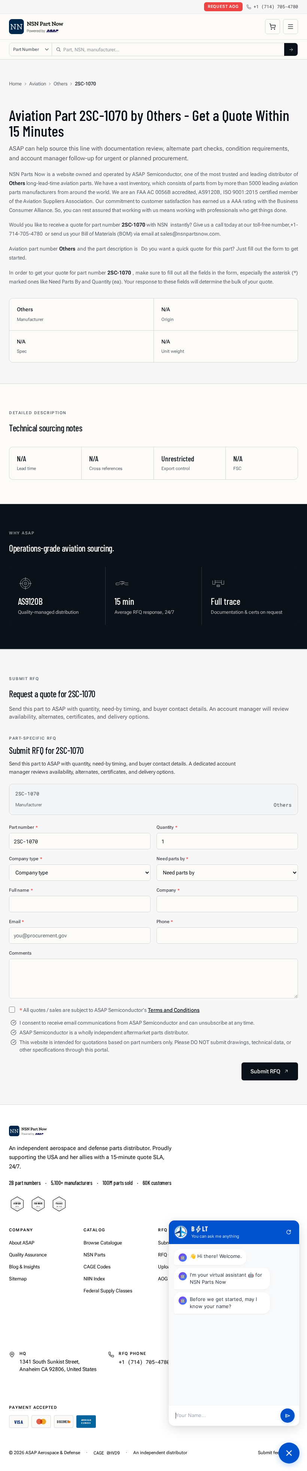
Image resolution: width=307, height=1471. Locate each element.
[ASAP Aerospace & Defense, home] (36, 26)
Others (60, 84)
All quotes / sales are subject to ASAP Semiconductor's (109, 1010)
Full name (21, 890)
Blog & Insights (24, 1267)
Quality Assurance (28, 1255)
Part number (23, 827)
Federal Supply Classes (107, 1290)
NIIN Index (94, 1279)
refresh (288, 1232)
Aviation (37, 84)
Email (16, 921)
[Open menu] (290, 26)
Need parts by (172, 858)
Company (168, 890)
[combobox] (168, 49)
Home (15, 84)
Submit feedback (274, 1452)
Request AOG (223, 6)
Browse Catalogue (102, 1243)
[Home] (28, 1131)
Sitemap (18, 1279)
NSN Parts (94, 1255)
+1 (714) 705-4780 (275, 6)
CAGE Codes (96, 1267)
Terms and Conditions (174, 1010)
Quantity (166, 827)
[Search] (291, 49)
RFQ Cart (167, 1255)
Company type (25, 858)
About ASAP (21, 1243)
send (288, 1416)
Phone (164, 921)
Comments (20, 953)
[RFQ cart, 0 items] (272, 26)
